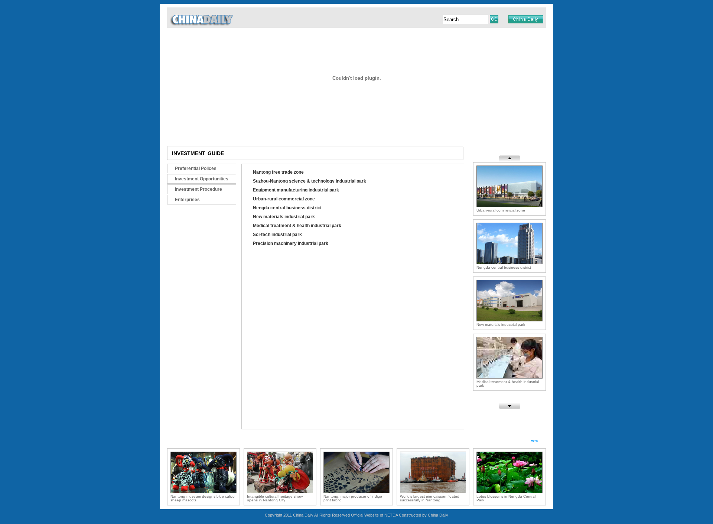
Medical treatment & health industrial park (297, 225)
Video (461, 132)
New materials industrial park (284, 216)
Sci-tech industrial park (277, 234)
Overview (252, 132)
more (534, 440)
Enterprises (187, 199)
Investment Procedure (198, 189)
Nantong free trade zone (278, 172)
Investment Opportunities (201, 178)
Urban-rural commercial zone (284, 199)
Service (418, 132)
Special (394, 132)
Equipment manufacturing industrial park (296, 190)
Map (479, 132)
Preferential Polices (195, 168)
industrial (491, 150)
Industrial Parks (360, 132)
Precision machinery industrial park (290, 243)
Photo (441, 132)
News (277, 132)
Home (228, 132)
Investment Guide (311, 132)
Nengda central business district (287, 207)
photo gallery (189, 441)
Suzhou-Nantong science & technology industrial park (309, 181)
